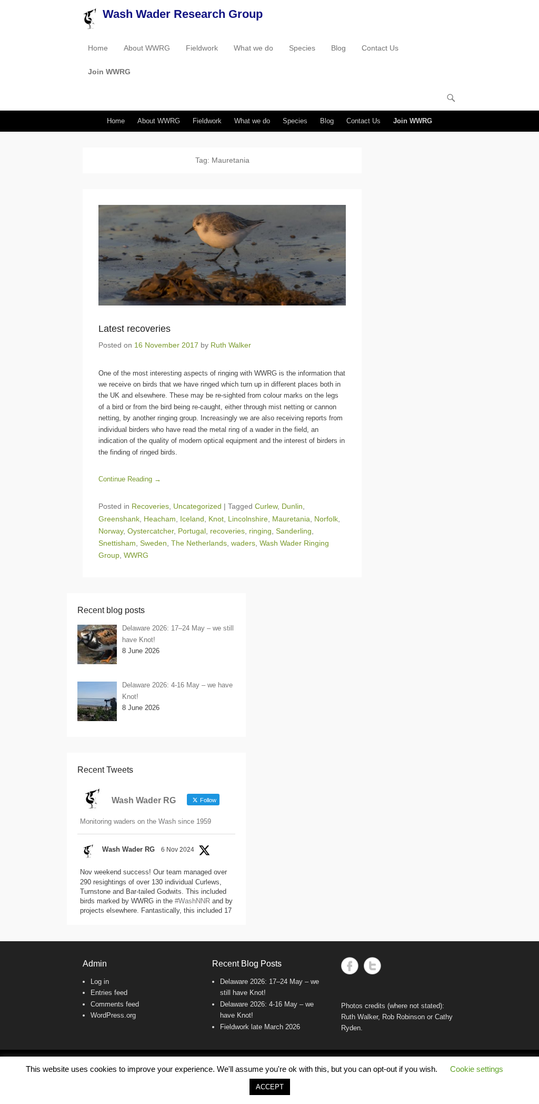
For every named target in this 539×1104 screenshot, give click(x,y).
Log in (100, 981)
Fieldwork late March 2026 (260, 1027)
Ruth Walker (231, 345)
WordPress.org (113, 1015)
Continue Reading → (129, 479)
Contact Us (380, 48)
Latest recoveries (134, 328)
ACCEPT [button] (270, 1087)
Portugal (192, 531)
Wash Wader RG (128, 849)
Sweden (153, 543)
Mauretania (291, 519)
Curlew (266, 506)
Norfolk (326, 519)
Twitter (372, 965)
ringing (260, 531)
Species (302, 48)
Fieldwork (202, 48)
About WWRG (147, 48)
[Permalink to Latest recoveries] (222, 255)
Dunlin (292, 506)
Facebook (349, 965)
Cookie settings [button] (476, 1068)
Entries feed (109, 993)
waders (243, 543)
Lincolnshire (248, 519)
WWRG (136, 555)
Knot (216, 519)
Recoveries (150, 506)
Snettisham (117, 543)
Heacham (160, 519)
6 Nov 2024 (177, 849)
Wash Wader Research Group (183, 14)
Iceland (192, 519)
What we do (253, 48)
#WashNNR (192, 901)
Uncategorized (197, 506)
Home (98, 48)
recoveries (227, 531)
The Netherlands (199, 543)
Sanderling (294, 531)
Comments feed (115, 1004)
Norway (110, 531)
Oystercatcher (150, 531)
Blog (338, 48)
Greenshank (118, 519)
